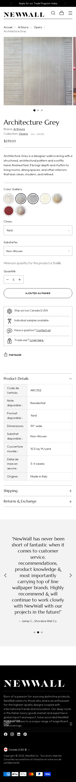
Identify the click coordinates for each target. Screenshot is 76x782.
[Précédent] (11, 3)
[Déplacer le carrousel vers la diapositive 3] (42, 632)
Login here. (37, 340)
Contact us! (43, 330)
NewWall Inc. (32, 755)
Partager (15, 354)
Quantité (10, 271)
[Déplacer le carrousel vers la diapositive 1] (34, 632)
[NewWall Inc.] (24, 14)
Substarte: (11, 242)
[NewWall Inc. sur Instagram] (12, 735)
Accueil (8, 27)
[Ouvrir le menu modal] (70, 13)
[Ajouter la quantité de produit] (19, 280)
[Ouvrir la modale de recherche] (56, 13)
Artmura (23, 27)
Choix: (8, 221)
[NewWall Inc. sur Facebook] (6, 735)
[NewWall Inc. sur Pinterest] (25, 735)
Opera (38, 27)
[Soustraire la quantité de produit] (7, 280)
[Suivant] (65, 3)
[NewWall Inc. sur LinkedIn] (19, 735)
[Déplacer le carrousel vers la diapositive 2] (38, 632)
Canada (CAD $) (18, 749)
